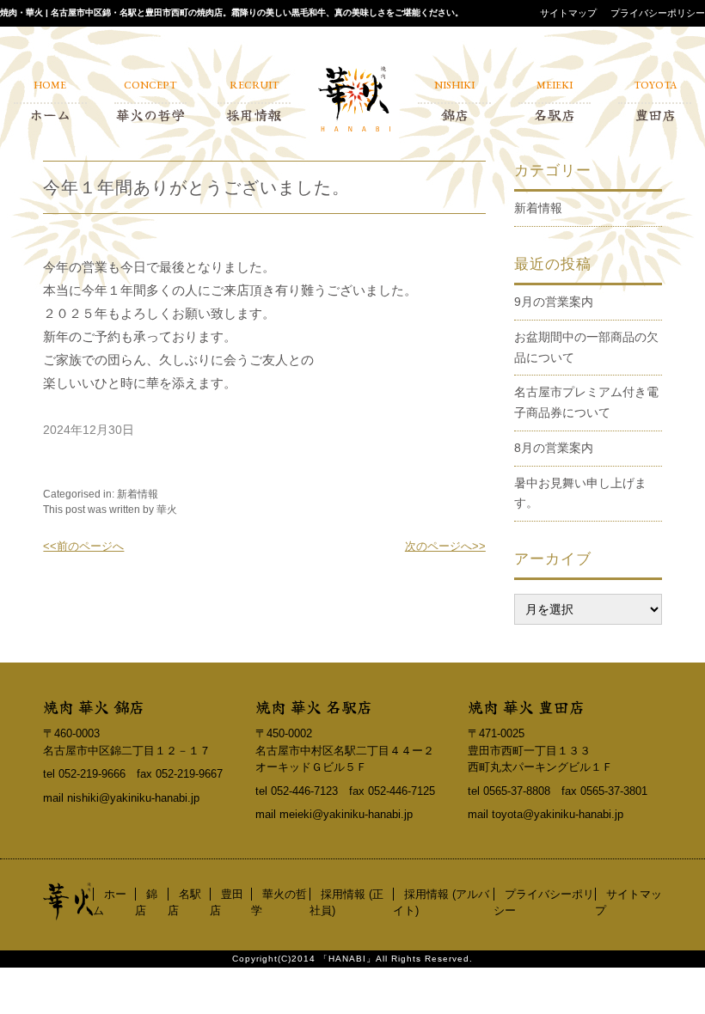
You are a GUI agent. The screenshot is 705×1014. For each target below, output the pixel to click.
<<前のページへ (83, 546)
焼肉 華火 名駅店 (313, 706)
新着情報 (137, 494)
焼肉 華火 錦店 (93, 706)
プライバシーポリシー (657, 13)
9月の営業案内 (553, 301)
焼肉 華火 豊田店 (526, 706)
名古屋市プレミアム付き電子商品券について (586, 402)
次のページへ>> (445, 546)
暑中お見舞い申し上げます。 (580, 493)
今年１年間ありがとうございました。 (196, 187)
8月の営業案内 (553, 448)
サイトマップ (568, 13)
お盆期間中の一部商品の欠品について (586, 347)
